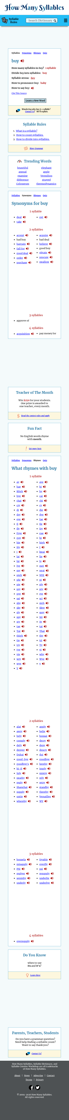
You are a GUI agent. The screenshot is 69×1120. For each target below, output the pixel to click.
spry (41, 612)
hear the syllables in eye (23, 519)
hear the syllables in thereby (51, 792)
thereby (43, 791)
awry (19, 731)
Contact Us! (37, 1053)
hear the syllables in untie (25, 796)
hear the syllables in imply (49, 768)
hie (18, 542)
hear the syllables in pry (23, 589)
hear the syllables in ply (45, 584)
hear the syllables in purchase (29, 262)
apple (46, 171)
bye (19, 496)
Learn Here (35, 975)
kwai (42, 551)
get (41, 217)
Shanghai (22, 787)
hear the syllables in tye (23, 649)
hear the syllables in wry (23, 659)
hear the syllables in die (45, 510)
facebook (31, 1087)
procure (43, 257)
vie (18, 654)
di (18, 510)
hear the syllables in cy (44, 505)
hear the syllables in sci (45, 598)
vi (40, 649)
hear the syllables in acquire (50, 235)
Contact (51, 1075)
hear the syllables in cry (22, 505)
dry (18, 514)
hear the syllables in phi (23, 580)
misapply (22, 864)
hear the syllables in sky (23, 607)
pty (41, 589)
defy (19, 745)
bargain (21, 243)
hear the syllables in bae (23, 486)
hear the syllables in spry (47, 612)
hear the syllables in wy (46, 801)
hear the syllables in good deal (30, 253)
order (20, 257)
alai (19, 726)
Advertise (38, 1075)
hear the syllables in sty (22, 621)
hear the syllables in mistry (49, 773)
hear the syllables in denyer (27, 750)
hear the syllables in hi (44, 538)
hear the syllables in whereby (29, 801)
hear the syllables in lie (45, 556)
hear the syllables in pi (44, 580)
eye (19, 519)
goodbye (44, 759)
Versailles (45, 796)
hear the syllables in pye (23, 594)
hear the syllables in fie (45, 524)
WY (41, 801)
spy (19, 617)
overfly (43, 864)
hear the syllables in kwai (47, 552)
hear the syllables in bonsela (28, 859)
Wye (41, 659)
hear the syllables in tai (23, 631)
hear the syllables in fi (21, 524)
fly (18, 528)
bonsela (21, 859)
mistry (43, 773)
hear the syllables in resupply (52, 873)
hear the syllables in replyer (27, 873)
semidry (21, 878)
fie (40, 524)
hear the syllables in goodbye (52, 759)
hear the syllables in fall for (27, 248)
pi (40, 579)
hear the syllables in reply (25, 782)
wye (19, 663)
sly (18, 612)
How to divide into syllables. (33, 139)
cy (40, 505)
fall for (21, 248)
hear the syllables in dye (46, 514)
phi (18, 579)
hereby (43, 763)
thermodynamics (46, 183)
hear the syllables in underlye (52, 883)
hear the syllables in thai (47, 631)
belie (42, 731)
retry (42, 782)
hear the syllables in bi (44, 486)
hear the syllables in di (21, 510)
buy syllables (22, 61)
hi (40, 537)
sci (41, 598)
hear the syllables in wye (24, 663)
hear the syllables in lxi (22, 561)
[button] (55, 20)
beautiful (22, 167)
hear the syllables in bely (24, 736)
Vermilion (46, 175)
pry (18, 589)
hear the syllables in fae (45, 519)
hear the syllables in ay (22, 482)
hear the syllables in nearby (27, 778)
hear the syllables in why (47, 654)
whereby (22, 801)
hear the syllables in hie (23, 542)
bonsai (43, 736)
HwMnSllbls (34, 7)
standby (44, 787)
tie (18, 640)
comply (21, 740)
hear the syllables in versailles (53, 796)
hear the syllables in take (24, 222)
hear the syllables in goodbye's (31, 764)
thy (41, 635)
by (40, 491)
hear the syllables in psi (23, 869)
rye (41, 593)
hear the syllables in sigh (47, 603)
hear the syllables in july (23, 773)
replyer (21, 873)
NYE (41, 575)
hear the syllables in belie (48, 731)
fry (41, 528)
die (41, 510)
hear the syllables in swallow (51, 262)
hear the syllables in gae (46, 533)
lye (18, 565)
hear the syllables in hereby (50, 764)
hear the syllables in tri (45, 640)
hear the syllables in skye (47, 607)
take (19, 221)
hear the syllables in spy (23, 617)
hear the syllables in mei (46, 566)
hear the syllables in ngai (47, 570)
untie (20, 796)
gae (41, 533)
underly (21, 882)
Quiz (45, 53)
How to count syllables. (30, 135)
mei (41, 565)
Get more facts (34, 449)
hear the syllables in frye (24, 533)
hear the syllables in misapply (30, 864)
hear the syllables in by (45, 491)
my (18, 570)
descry (43, 749)
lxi (18, 561)
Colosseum (22, 183)
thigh (20, 635)
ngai (42, 570)
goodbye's (23, 763)
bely (19, 736)
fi (17, 524)
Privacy (40, 1079)
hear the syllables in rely (46, 778)
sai (18, 598)
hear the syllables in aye (46, 482)
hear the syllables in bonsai (50, 736)
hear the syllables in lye (22, 566)
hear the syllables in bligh (25, 491)
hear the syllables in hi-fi (24, 768)
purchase (22, 262)
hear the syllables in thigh (25, 635)
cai (41, 496)
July (19, 773)
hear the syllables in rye (45, 594)
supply (20, 791)
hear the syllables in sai (22, 598)
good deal (22, 253)
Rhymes (37, 53)
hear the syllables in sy (44, 621)
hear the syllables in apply (48, 726)
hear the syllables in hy (22, 547)
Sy (40, 621)
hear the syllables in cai (45, 496)
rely (41, 777)
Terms (29, 1079)
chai (19, 500)
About (17, 1075)
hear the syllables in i (20, 552)
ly (40, 561)
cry (18, 505)
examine (23, 175)
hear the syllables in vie (22, 654)
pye (19, 593)
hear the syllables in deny (47, 745)
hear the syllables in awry (25, 731)
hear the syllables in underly (28, 883)
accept (20, 235)
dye (41, 514)
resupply (44, 873)
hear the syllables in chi (45, 500)
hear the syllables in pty (46, 589)
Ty (40, 645)
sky (18, 607)
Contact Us (29, 111)
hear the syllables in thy (46, 635)
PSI (18, 868)
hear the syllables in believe (50, 244)
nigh (19, 575)
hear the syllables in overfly (50, 864)
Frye (19, 533)
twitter (37, 1087)
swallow (44, 261)
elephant (46, 167)
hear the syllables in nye (47, 575)
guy (19, 537)
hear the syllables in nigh (24, 575)
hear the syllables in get (46, 217)
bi (40, 486)
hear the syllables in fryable (50, 859)
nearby (21, 777)
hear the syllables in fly (22, 528)
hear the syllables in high (47, 542)
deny (42, 745)
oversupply (23, 941)
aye (41, 482)
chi (41, 500)
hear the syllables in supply (27, 792)
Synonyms (26, 53)
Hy (18, 547)
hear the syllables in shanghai (30, 787)
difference (23, 179)
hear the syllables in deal (24, 217)
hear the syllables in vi (44, 649)
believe (43, 243)
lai (18, 556)
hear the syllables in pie (23, 584)
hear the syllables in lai (22, 556)
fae (41, 519)
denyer (21, 749)
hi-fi (19, 768)
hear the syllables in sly (22, 612)
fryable (43, 859)
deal (19, 217)
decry (42, 740)
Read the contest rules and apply (35, 416)
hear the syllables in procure (51, 257)
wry (19, 659)
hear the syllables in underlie (52, 878)
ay (18, 482)
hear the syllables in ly (44, 561)
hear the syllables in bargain (28, 244)
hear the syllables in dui (46, 754)
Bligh (20, 491)
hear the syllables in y (20, 668)
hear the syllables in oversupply (32, 941)
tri (40, 640)
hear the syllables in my (23, 570)
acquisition (23, 333)
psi (41, 868)
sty (18, 621)
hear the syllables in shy (23, 603)
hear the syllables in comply (28, 740)
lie (40, 556)
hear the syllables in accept (26, 235)
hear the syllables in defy (24, 745)
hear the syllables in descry (49, 750)
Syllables (16, 195)
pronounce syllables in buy (32, 88)
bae (19, 486)
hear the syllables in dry (23, 514)
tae (18, 626)
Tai (18, 631)
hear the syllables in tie (22, 640)
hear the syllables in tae (23, 626)
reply (20, 782)
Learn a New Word (35, 100)
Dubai (20, 754)
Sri (41, 617)
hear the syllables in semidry (28, 878)
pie (18, 584)
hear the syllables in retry (47, 782)
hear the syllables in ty (45, 645)
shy (19, 603)
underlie (44, 878)
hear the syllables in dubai (26, 754)
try (18, 645)
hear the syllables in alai (23, 726)
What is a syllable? (26, 130)
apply (42, 726)
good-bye (22, 759)
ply (41, 584)
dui (41, 754)
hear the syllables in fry (45, 528)
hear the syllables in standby (51, 787)
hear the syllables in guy (23, 538)
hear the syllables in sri (45, 617)
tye (18, 649)
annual (23, 171)
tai (41, 626)
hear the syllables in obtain (49, 252)
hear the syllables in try (22, 645)
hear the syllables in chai (24, 500)
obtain (43, 252)
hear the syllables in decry (48, 740)
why (41, 654)
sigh (41, 603)
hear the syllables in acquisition (32, 333)
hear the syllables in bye (23, 496)
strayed (46, 179)
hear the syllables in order (25, 258)
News (27, 1075)
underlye (44, 882)
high (42, 542)
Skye (42, 607)
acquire (43, 235)
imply (42, 768)
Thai (42, 631)
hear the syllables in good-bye (31, 759)
